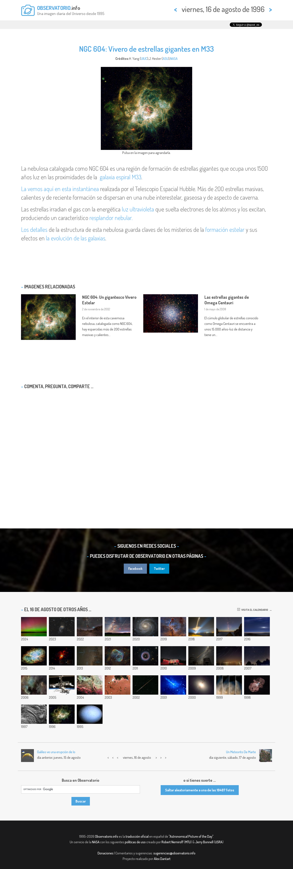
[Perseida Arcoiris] (145, 685)
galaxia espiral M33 (120, 177)
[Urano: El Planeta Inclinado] (90, 714)
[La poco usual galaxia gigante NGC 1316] (201, 685)
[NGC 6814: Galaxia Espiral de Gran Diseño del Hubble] (145, 626)
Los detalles (34, 229)
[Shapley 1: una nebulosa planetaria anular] (145, 655)
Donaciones (105, 853)
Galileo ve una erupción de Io (56, 752)
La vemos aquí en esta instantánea (60, 189)
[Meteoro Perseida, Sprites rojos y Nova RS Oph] (117, 626)
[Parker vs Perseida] (201, 626)
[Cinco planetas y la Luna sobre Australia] (257, 626)
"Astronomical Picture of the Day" (191, 836)
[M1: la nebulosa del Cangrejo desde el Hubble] (34, 655)
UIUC (144, 58)
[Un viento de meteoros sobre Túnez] (90, 626)
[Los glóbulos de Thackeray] (117, 685)
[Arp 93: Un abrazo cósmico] (62, 626)
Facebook (135, 568)
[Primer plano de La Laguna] (90, 685)
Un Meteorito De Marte (241, 752)
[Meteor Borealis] (34, 626)
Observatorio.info (106, 836)
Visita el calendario (254, 609)
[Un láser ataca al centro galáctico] (201, 655)
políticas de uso (135, 842)
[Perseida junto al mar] (229, 626)
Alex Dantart (162, 859)
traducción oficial (137, 836)
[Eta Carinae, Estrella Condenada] (257, 685)
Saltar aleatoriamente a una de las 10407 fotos (199, 790)
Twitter (159, 568)
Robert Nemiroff (172, 842)
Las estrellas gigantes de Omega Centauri (226, 299)
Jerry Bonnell (204, 842)
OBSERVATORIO (54, 7)
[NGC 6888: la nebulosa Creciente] (117, 655)
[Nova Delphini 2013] (90, 655)
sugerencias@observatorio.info (174, 853)
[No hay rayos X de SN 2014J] (62, 655)
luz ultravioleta (138, 209)
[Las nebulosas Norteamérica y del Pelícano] (34, 685)
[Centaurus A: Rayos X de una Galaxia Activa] (173, 685)
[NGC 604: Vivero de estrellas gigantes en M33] (62, 714)
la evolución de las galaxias (75, 238)
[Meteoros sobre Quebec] (173, 655)
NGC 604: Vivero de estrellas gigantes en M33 (146, 48)
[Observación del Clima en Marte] (229, 685)
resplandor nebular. (111, 218)
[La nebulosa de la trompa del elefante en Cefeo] (173, 626)
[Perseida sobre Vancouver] (229, 655)
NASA (174, 58)
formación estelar (225, 229)
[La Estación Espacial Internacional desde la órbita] (62, 685)
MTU (188, 842)
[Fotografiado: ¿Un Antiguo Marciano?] (34, 714)
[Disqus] (146, 447)
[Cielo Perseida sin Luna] (257, 655)
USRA (218, 842)
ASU (165, 58)
